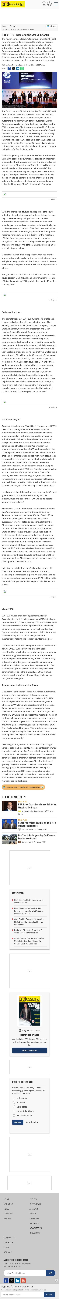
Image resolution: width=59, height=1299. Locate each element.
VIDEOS (33, 1213)
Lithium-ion (22, 1098)
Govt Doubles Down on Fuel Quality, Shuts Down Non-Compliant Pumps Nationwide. (29, 922)
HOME (6, 1199)
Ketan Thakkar (27, 829)
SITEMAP (8, 1252)
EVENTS (33, 1199)
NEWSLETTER (36, 1228)
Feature (13, 26)
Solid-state (22, 1106)
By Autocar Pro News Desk (13, 65)
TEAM (6, 1247)
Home (4, 26)
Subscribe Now (29, 1050)
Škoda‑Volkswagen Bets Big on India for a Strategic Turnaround (37, 824)
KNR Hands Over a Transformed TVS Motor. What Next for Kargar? (37, 806)
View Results (32, 1122)
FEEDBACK (8, 1242)
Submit (17, 1122)
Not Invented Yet (25, 1115)
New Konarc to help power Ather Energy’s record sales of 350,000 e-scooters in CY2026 (28, 911)
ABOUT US (8, 1204)
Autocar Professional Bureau (32, 811)
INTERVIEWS (35, 1204)
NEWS (6, 1208)
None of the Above (25, 1111)
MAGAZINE (35, 1223)
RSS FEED (8, 1218)
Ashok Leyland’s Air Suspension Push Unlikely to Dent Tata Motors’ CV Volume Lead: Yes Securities (29, 941)
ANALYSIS (34, 1208)
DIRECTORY (35, 1233)
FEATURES (8, 1213)
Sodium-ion (22, 1102)
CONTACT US (10, 1237)
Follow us (53, 26)
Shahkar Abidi (27, 842)
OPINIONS (34, 1218)
